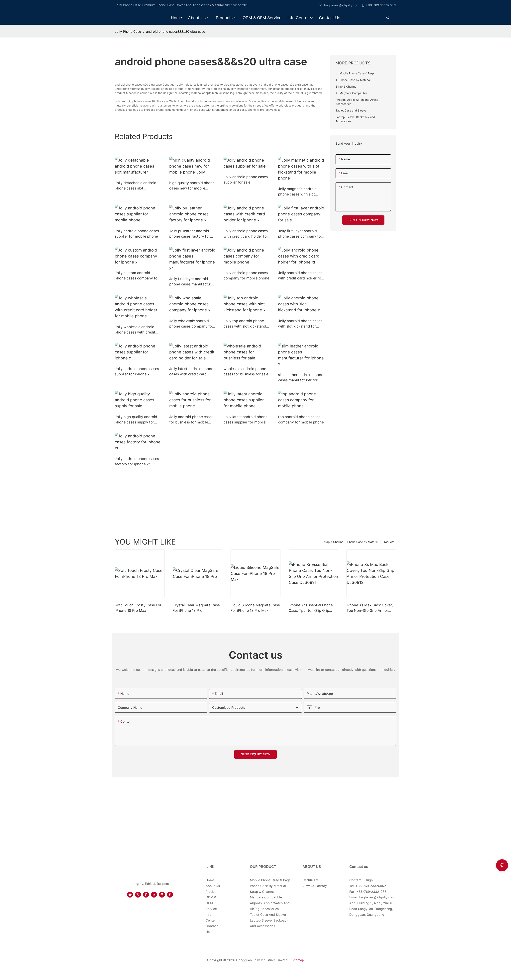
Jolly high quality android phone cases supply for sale (136, 420)
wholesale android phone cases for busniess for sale (246, 371)
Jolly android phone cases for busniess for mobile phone (191, 420)
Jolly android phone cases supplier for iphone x (137, 371)
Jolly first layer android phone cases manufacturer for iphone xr (192, 282)
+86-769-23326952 (381, 5)
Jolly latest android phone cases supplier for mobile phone (245, 420)
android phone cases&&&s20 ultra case (175, 32)
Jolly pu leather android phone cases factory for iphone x (189, 234)
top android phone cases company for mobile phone (301, 419)
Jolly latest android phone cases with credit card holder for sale (191, 372)
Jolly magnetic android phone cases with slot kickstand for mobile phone (297, 192)
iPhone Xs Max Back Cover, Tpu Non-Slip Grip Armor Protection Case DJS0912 (370, 608)
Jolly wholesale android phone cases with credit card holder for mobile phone (135, 330)
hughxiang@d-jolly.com (341, 5)
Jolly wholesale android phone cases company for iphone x (191, 324)
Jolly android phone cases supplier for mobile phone (137, 233)
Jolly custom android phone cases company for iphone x (137, 276)
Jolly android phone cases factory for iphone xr (137, 461)
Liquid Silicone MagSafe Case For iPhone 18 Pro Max (255, 608)
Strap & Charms (333, 542)
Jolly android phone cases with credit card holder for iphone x (246, 234)
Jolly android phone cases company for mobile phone (246, 275)
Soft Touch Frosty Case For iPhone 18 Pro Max (138, 608)
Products (388, 542)
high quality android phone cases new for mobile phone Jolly (192, 186)
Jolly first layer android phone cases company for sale (300, 234)
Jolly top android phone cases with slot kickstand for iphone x (245, 324)
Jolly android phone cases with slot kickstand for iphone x (300, 324)
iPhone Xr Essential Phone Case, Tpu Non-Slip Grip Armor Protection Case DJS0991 (311, 608)
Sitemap (298, 960)
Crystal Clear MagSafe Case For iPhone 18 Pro (196, 608)
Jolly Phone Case (128, 32)
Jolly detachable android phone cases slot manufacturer (135, 186)
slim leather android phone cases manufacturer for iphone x (300, 378)
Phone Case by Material (362, 542)
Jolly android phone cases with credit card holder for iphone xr (300, 276)
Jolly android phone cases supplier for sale (246, 179)
